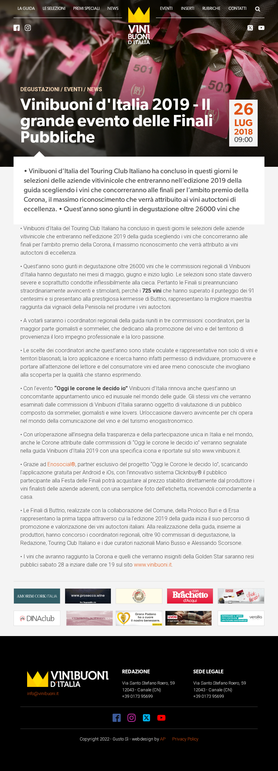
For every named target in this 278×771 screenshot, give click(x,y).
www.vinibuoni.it (153, 564)
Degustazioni (39, 89)
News (94, 89)
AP (162, 739)
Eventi (73, 89)
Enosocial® (61, 464)
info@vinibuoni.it (43, 693)
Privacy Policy (185, 739)
